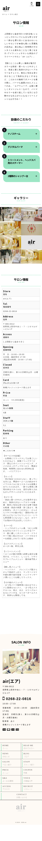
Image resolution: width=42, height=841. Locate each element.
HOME (5, 747)
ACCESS (6, 788)
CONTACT (21, 796)
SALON (6, 763)
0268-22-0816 (10, 311)
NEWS (6, 755)
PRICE (6, 771)
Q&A (7, 779)
